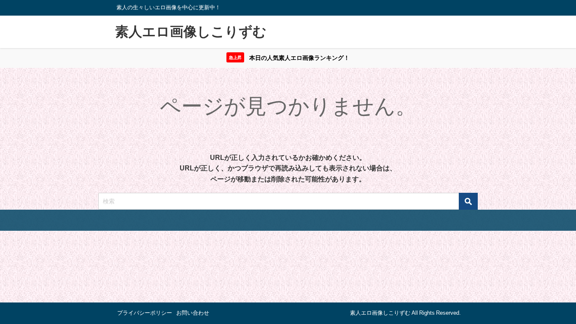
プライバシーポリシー (144, 313)
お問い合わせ (192, 313)
